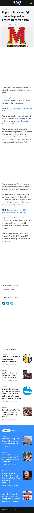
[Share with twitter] (7, 303)
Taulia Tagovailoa (8, 290)
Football (4, 9)
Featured (6, 431)
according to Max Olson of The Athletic (15, 122)
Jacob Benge (5, 24)
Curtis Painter (7, 285)
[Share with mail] (11, 303)
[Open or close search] (30, 2)
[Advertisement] (17, 66)
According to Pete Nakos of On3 (14, 98)
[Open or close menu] (3, 3)
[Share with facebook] (3, 303)
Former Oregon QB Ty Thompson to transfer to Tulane (17, 109)
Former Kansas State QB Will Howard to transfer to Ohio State (15, 211)
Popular (14, 431)
